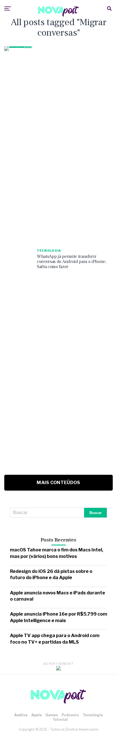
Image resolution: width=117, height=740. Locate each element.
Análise (21, 715)
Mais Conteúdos (58, 482)
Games (51, 715)
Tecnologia (93, 715)
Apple (36, 715)
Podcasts (70, 715)
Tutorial (60, 719)
